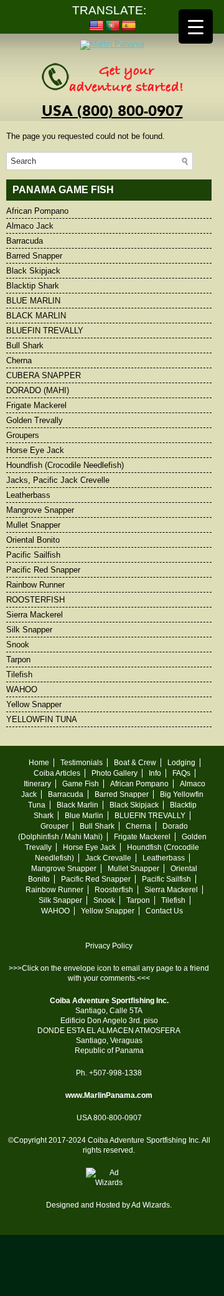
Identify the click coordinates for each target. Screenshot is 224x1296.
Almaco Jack (30, 226)
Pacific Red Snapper (43, 569)
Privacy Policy (109, 945)
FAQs (181, 773)
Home (39, 762)
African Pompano (37, 211)
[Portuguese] (112, 26)
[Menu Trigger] (196, 26)
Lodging (181, 762)
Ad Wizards (150, 1205)
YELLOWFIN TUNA (41, 719)
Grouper (54, 826)
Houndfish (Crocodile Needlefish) (65, 465)
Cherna (19, 360)
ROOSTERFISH (35, 599)
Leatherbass (28, 495)
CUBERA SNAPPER (43, 375)
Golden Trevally (34, 420)
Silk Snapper (29, 629)
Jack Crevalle (108, 858)
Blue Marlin (84, 815)
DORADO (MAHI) (37, 390)
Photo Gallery (114, 773)
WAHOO (21, 689)
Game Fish (80, 783)
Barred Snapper (34, 255)
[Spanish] (128, 26)
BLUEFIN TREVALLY (44, 330)
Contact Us (164, 911)
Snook (17, 644)
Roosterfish (114, 889)
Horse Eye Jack (35, 450)
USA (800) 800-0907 (112, 111)
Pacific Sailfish (33, 555)
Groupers (22, 435)
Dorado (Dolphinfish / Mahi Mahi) (103, 831)
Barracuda (24, 240)
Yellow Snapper (34, 704)
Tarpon (18, 659)
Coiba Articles (57, 773)
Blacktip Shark (32, 285)
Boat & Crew (135, 762)
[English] (96, 26)
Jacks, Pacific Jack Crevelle (58, 480)
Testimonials (81, 762)
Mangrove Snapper (40, 510)
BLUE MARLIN (33, 300)
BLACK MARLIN (36, 315)
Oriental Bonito (33, 540)
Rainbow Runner (35, 584)
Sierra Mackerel (34, 614)
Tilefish (19, 674)
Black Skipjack (33, 270)
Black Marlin (77, 805)
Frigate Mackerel (36, 405)
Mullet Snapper (33, 525)
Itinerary (37, 783)
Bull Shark (25, 345)
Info (155, 773)
